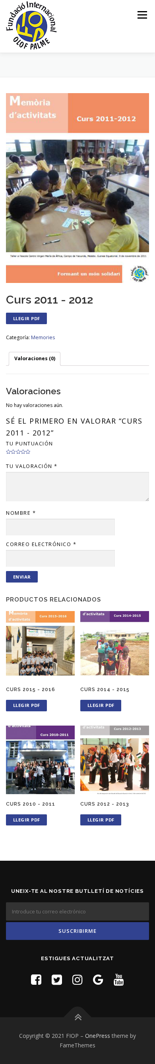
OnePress (97, 1035)
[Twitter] (57, 979)
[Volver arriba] (78, 1017)
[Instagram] (77, 979)
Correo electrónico (41, 544)
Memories (43, 337)
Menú (141, 14)
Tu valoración (32, 466)
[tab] (34, 359)
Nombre (21, 512)
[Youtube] (119, 979)
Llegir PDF (26, 318)
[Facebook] (36, 979)
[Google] (98, 979)
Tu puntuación (29, 443)
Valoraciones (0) (34, 358)
